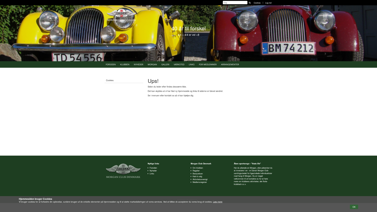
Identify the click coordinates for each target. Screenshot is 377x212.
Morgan (152, 64)
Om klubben (198, 167)
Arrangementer (230, 64)
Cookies (257, 2)
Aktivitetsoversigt (200, 179)
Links (192, 64)
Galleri (165, 64)
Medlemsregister (200, 182)
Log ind (268, 2)
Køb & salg (197, 176)
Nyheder (138, 64)
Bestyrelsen (198, 173)
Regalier (196, 170)
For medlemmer (208, 64)
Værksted (179, 64)
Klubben (124, 64)
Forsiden (111, 64)
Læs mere (217, 201)
